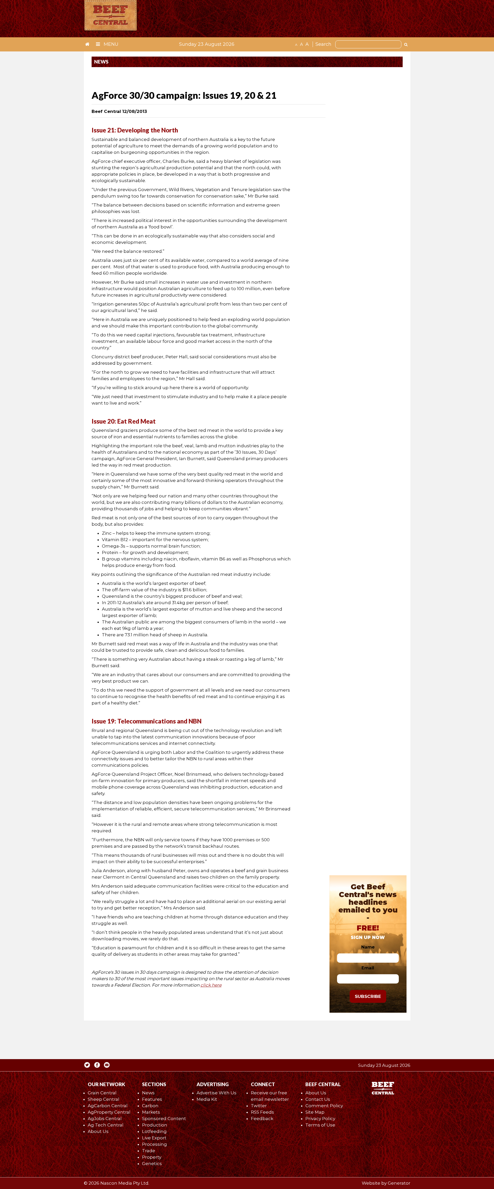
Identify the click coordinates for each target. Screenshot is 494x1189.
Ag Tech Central (105, 1125)
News (148, 1092)
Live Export (154, 1137)
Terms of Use (320, 1125)
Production (154, 1125)
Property (151, 1157)
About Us (98, 1131)
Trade (148, 1150)
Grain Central (102, 1092)
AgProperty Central (109, 1112)
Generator (399, 1183)
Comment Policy (324, 1105)
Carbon (150, 1105)
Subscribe (368, 996)
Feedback (262, 1118)
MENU (110, 44)
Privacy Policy (320, 1118)
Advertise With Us (216, 1092)
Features (152, 1099)
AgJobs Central (105, 1118)
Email (367, 967)
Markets (151, 1112)
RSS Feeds (262, 1112)
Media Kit (207, 1099)
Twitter (259, 1105)
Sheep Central (103, 1099)
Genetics (152, 1163)
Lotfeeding (154, 1131)
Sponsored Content (164, 1118)
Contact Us (317, 1099)
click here (211, 985)
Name (368, 947)
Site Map (314, 1112)
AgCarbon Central (108, 1105)
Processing (154, 1144)
